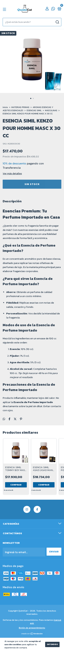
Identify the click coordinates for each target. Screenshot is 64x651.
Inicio (5, 107)
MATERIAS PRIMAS (20, 107)
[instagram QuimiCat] (26, 509)
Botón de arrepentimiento (32, 627)
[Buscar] (57, 22)
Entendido (52, 644)
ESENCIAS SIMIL (34, 110)
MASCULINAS (51, 110)
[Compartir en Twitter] (15, 419)
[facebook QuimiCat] (37, 509)
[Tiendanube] (32, 634)
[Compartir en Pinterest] (21, 419)
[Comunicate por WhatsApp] (53, 9)
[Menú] (5, 9)
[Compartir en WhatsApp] (4, 419)
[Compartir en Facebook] (9, 419)
